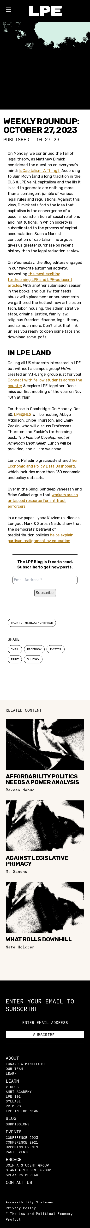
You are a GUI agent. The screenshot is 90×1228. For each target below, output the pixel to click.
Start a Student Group (28, 1170)
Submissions (18, 1124)
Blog (11, 1118)
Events (14, 1131)
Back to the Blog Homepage (32, 622)
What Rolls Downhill (39, 939)
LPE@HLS (22, 414)
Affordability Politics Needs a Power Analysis (42, 779)
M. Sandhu (16, 871)
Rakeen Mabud (20, 789)
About (12, 1058)
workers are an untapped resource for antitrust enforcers (43, 501)
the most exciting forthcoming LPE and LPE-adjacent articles (40, 280)
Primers (13, 1106)
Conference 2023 (22, 1137)
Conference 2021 (22, 1142)
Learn (11, 1073)
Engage (14, 1159)
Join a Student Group (27, 1165)
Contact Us (19, 1182)
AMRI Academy (19, 1092)
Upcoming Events (22, 1147)
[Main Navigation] (8, 10)
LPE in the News (22, 1111)
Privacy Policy (21, 1208)
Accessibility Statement (30, 1202)
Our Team (14, 1069)
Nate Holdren (20, 947)
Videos (12, 1087)
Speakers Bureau (22, 1175)
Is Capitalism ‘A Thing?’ (39, 170)
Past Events (18, 1152)
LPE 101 (13, 1096)
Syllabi (13, 1101)
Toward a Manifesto (25, 1064)
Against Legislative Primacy (37, 861)
